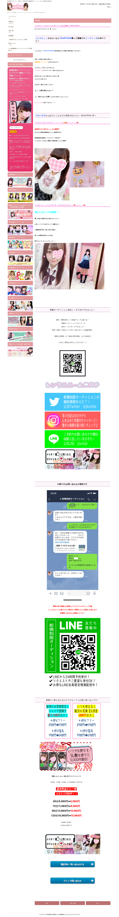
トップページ (12, 16)
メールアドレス (13, 124)
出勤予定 (11, 21)
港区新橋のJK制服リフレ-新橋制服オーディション (59, 914)
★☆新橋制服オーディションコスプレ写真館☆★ (20, 49)
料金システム (12, 43)
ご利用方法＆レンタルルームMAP (18, 39)
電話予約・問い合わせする (72, 862)
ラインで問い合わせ (72, 878)
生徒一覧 (11, 30)
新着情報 (11, 35)
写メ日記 (11, 26)
